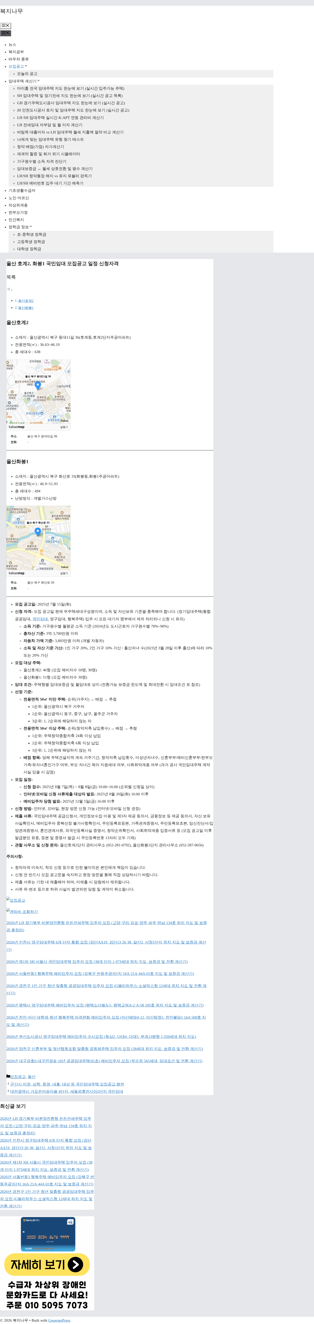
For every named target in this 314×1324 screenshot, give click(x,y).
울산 (31, 1077)
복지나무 (11, 11)
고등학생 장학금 (31, 242)
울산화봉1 (26, 308)
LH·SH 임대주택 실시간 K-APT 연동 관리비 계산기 (60, 118)
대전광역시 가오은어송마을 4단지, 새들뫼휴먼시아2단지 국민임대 (66, 1091)
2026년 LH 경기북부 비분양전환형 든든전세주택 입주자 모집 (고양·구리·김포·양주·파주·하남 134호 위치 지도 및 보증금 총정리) (46, 1125)
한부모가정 (18, 212)
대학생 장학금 (29, 249)
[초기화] (65, 399)
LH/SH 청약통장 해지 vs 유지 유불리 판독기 (54, 176)
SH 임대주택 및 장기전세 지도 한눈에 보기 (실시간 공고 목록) (70, 96)
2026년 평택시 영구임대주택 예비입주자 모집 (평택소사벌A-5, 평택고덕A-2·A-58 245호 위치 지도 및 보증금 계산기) (105, 1005)
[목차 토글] (9, 290)
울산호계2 (26, 301)
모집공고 (16, 66)
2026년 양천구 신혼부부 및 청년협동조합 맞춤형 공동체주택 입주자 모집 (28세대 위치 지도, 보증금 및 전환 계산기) (104, 1049)
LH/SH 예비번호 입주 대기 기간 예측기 (50, 183)
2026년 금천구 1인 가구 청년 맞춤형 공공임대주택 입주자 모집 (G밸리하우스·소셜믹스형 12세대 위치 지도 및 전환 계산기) (47, 1198)
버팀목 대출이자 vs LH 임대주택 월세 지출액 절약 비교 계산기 (70, 132)
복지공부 (16, 52)
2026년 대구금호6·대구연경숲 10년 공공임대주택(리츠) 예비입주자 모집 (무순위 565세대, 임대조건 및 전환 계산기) (104, 1061)
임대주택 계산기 (23, 81)
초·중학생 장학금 (31, 234)
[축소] (65, 391)
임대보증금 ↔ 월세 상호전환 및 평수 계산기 (55, 169)
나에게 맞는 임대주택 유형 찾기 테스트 (50, 139)
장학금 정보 (19, 227)
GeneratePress (59, 1320)
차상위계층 (18, 205)
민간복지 (16, 220)
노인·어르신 (19, 198)
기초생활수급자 (22, 190)
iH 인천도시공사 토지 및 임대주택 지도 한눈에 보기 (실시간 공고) (73, 110)
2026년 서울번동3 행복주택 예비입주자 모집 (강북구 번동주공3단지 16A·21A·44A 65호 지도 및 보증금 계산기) (100, 973)
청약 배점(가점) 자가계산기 (40, 147)
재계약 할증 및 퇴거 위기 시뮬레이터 (48, 154)
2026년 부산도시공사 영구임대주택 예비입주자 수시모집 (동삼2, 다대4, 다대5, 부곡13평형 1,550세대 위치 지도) (101, 1036)
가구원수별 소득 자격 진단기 (41, 161)
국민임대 (40, 619)
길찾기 (64, 427)
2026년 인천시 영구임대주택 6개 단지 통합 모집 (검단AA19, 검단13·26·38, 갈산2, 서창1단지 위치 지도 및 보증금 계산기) (46, 1147)
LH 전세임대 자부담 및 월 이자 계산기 (49, 125)
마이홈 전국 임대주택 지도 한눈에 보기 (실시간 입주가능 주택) (70, 88)
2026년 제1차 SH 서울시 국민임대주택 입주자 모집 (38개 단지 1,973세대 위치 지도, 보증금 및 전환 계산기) (97, 962)
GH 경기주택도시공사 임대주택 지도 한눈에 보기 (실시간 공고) (71, 103)
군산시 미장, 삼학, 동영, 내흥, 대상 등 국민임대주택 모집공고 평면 (67, 1084)
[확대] (65, 383)
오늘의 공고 (27, 74)
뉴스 (12, 44)
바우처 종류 (19, 59)
